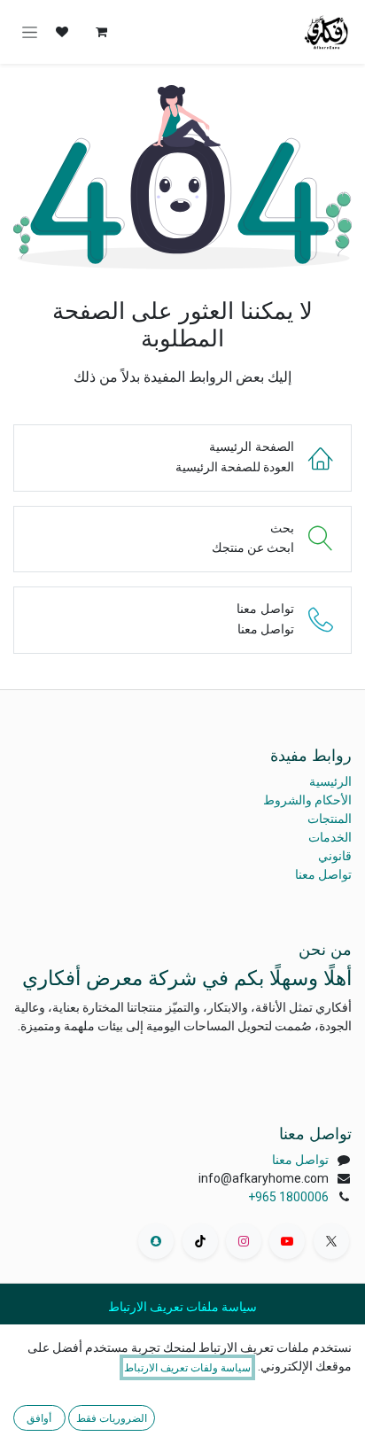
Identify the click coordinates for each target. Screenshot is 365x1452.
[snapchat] (156, 1241)
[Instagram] (243, 1241)
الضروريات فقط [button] (111, 1417)
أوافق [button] (39, 1417)
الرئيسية (330, 781)
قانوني (335, 856)
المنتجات (329, 818)
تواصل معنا (323, 874)
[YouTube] (287, 1241)
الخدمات (330, 837)
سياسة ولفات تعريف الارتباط (187, 1367)
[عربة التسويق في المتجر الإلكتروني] (101, 32)
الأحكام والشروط (307, 800)
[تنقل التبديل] (29, 32)
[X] (331, 1241)
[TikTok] (200, 1241)
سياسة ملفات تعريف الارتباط (182, 1307)
